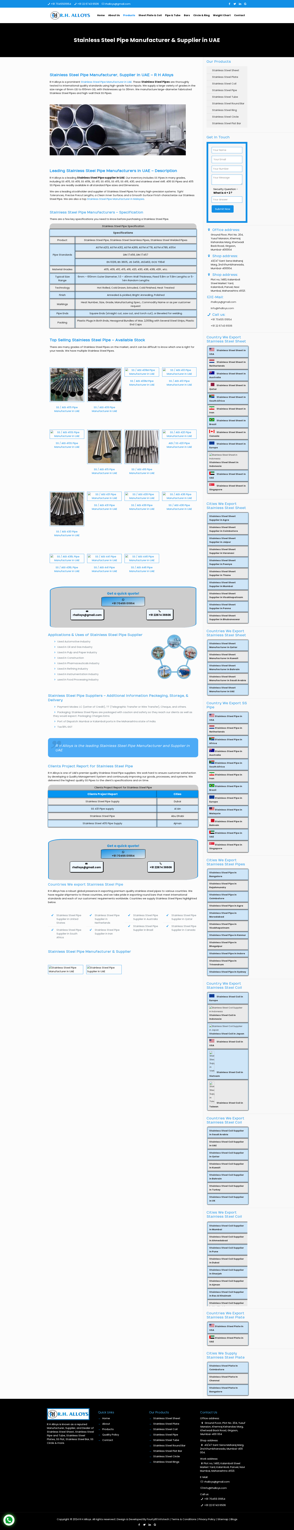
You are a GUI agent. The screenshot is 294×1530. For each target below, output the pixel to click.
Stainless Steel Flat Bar (226, 123)
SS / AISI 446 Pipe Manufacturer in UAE (141, 569)
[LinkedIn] (240, 4)
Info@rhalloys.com (222, 308)
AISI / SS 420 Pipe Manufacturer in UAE (179, 445)
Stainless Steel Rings (166, 1462)
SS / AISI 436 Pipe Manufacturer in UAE (179, 507)
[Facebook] (229, 4)
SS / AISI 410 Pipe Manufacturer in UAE (179, 382)
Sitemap (222, 1519)
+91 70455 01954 (123, 603)
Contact (107, 1440)
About (106, 1423)
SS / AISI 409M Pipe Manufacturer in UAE (141, 382)
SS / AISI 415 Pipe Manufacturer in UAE (104, 471)
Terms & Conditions (183, 1519)
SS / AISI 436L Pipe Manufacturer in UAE (66, 569)
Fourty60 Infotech (158, 1519)
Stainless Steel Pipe (224, 90)
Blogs (234, 1519)
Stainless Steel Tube (225, 97)
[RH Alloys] (70, 15)
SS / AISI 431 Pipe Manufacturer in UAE (104, 507)
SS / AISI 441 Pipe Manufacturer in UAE (104, 569)
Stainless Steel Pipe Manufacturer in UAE (106, 82)
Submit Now (222, 209)
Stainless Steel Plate (225, 77)
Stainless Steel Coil (224, 83)
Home (106, 1418)
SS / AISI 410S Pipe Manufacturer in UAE (66, 445)
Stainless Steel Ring (224, 110)
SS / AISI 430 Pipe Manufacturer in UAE (66, 533)
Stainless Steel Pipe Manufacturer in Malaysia (115, 199)
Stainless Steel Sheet (225, 70)
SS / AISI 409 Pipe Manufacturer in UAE (104, 409)
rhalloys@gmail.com (117, 4)
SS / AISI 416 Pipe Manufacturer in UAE (141, 471)
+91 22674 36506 (160, 615)
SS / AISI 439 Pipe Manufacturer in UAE (141, 507)
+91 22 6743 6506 (88, 4)
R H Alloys (85, 1519)
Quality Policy (110, 1434)
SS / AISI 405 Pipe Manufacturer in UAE (66, 409)
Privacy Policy (207, 1519)
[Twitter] (234, 4)
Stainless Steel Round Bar (228, 103)
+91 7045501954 (61, 4)
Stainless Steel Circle (225, 116)
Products (108, 1429)
